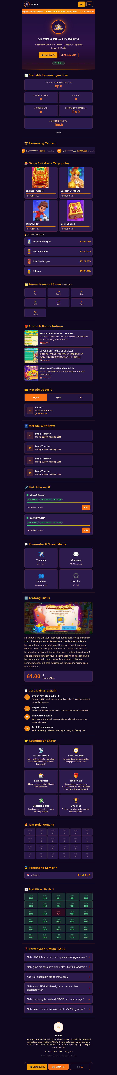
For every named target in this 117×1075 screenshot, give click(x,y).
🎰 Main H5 (58, 1066)
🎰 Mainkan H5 (68, 55)
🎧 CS (80, 1066)
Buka (86, 507)
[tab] (36, 397)
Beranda (48, 1051)
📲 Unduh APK (48, 55)
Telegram (68, 1051)
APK (82, 4)
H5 (89, 4)
